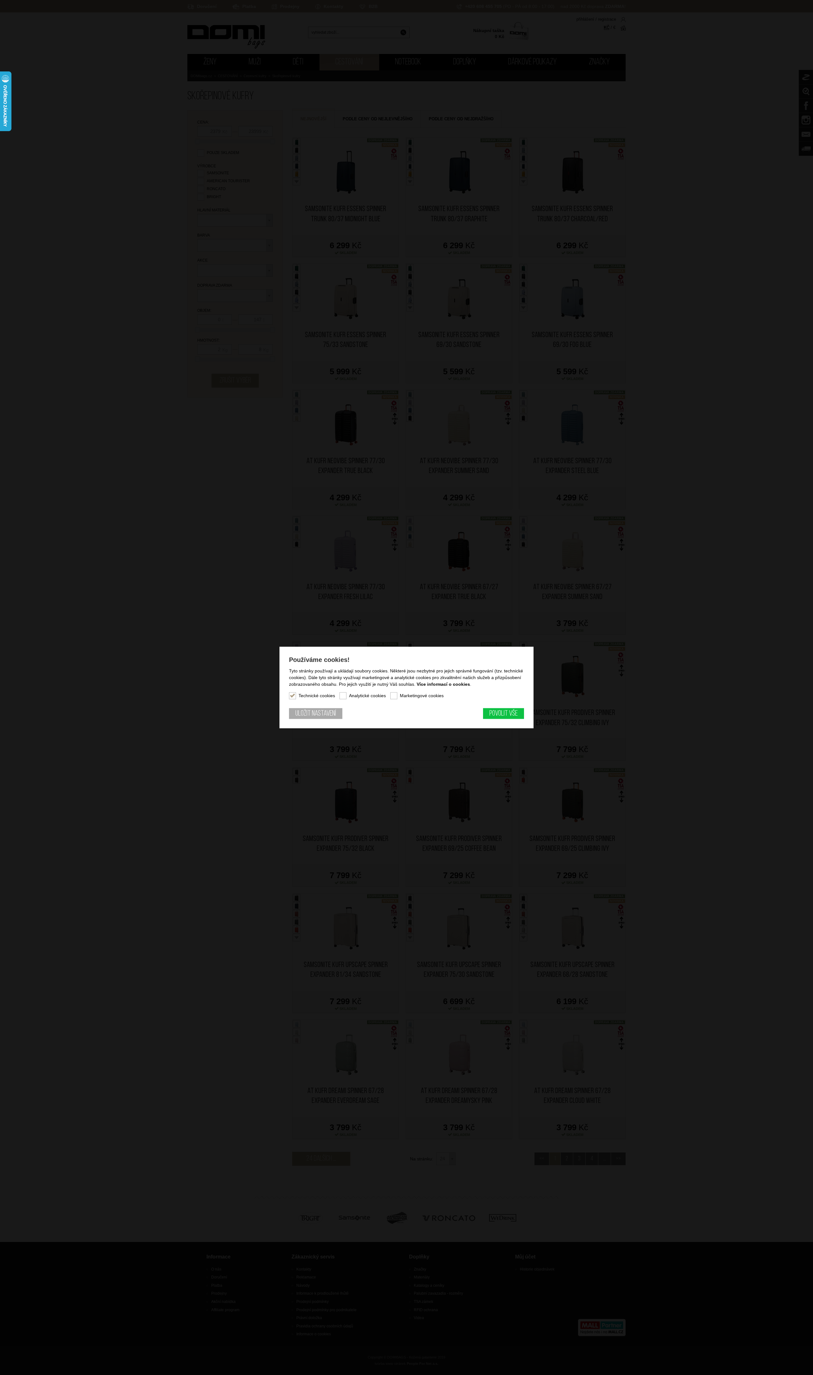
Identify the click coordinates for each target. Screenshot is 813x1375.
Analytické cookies (367, 695)
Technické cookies (317, 695)
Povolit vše (503, 713)
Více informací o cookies (443, 683)
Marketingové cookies (422, 695)
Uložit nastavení (315, 713)
